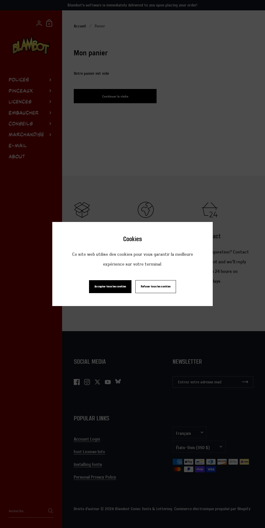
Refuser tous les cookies (156, 286)
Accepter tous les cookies (110, 286)
